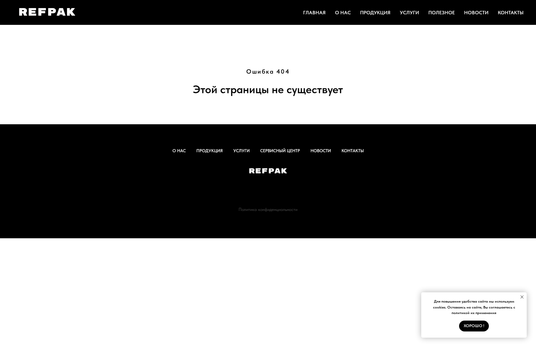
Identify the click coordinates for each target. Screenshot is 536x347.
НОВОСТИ (476, 13)
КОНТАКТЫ (511, 13)
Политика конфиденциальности (268, 209)
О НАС (343, 13)
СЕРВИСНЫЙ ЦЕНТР (280, 150)
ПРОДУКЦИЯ (375, 13)
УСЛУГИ (409, 13)
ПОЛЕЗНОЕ (441, 13)
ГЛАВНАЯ (314, 13)
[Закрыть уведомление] (522, 297)
